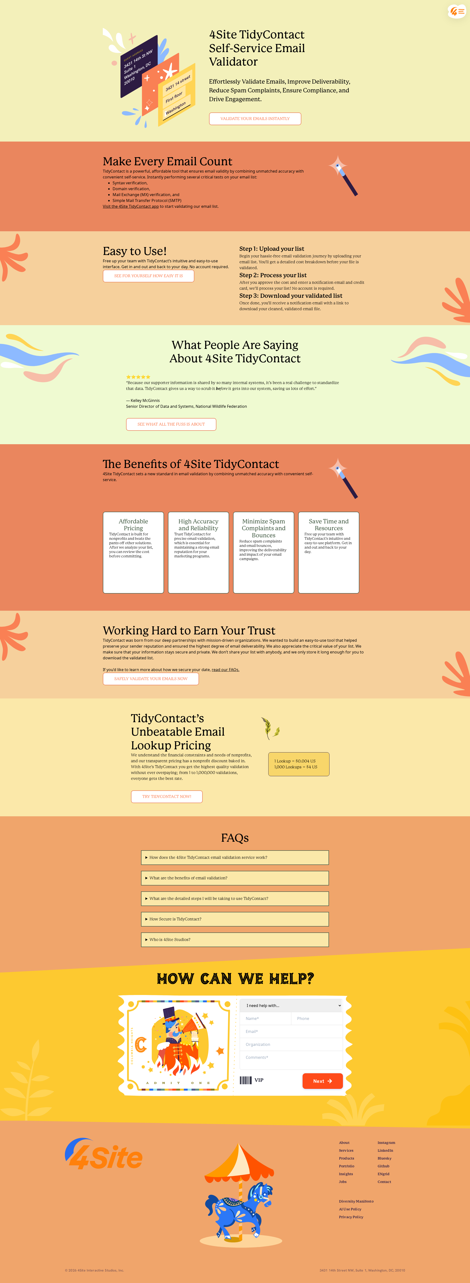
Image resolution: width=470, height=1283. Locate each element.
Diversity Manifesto (356, 1201)
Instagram (386, 1143)
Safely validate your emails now (151, 678)
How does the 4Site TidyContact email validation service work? (208, 857)
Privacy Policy (351, 1217)
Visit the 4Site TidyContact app (131, 206)
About (344, 1143)
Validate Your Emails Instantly (255, 118)
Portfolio (346, 1166)
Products (346, 1158)
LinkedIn (385, 1150)
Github (384, 1166)
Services (346, 1150)
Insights (346, 1174)
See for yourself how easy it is (148, 276)
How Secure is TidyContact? (175, 919)
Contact (384, 1182)
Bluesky (384, 1158)
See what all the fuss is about (171, 424)
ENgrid (384, 1174)
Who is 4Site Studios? (170, 939)
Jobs (343, 1182)
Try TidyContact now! (166, 796)
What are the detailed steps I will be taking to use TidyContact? (209, 898)
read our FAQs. (225, 669)
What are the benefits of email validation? (188, 878)
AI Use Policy (350, 1209)
